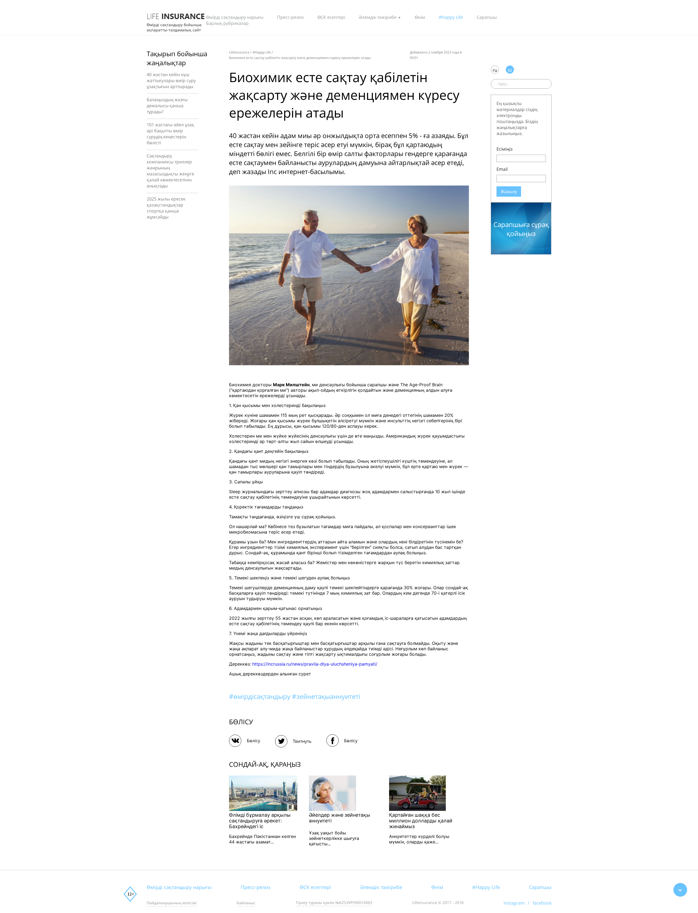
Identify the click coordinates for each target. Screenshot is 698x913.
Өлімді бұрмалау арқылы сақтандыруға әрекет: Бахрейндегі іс (260, 820)
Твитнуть (302, 741)
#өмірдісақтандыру (260, 696)
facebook (542, 903)
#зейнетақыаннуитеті (326, 696)
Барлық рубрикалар (227, 23)
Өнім (420, 17)
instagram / (518, 903)
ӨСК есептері (331, 17)
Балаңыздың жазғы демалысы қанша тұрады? (167, 106)
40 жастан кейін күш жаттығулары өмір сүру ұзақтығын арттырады (171, 80)
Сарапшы (487, 17)
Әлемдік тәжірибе (377, 17)
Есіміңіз (505, 149)
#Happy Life (451, 17)
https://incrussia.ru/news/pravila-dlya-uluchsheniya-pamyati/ (314, 664)
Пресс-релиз (290, 17)
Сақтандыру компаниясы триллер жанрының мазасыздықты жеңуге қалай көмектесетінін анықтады (170, 171)
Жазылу (509, 191)
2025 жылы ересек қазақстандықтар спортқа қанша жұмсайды (166, 208)
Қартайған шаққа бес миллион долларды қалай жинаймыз (420, 820)
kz (510, 70)
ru (495, 70)
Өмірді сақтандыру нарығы (234, 17)
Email (502, 169)
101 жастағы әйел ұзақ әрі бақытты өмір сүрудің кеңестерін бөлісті (170, 134)
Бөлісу (253, 741)
